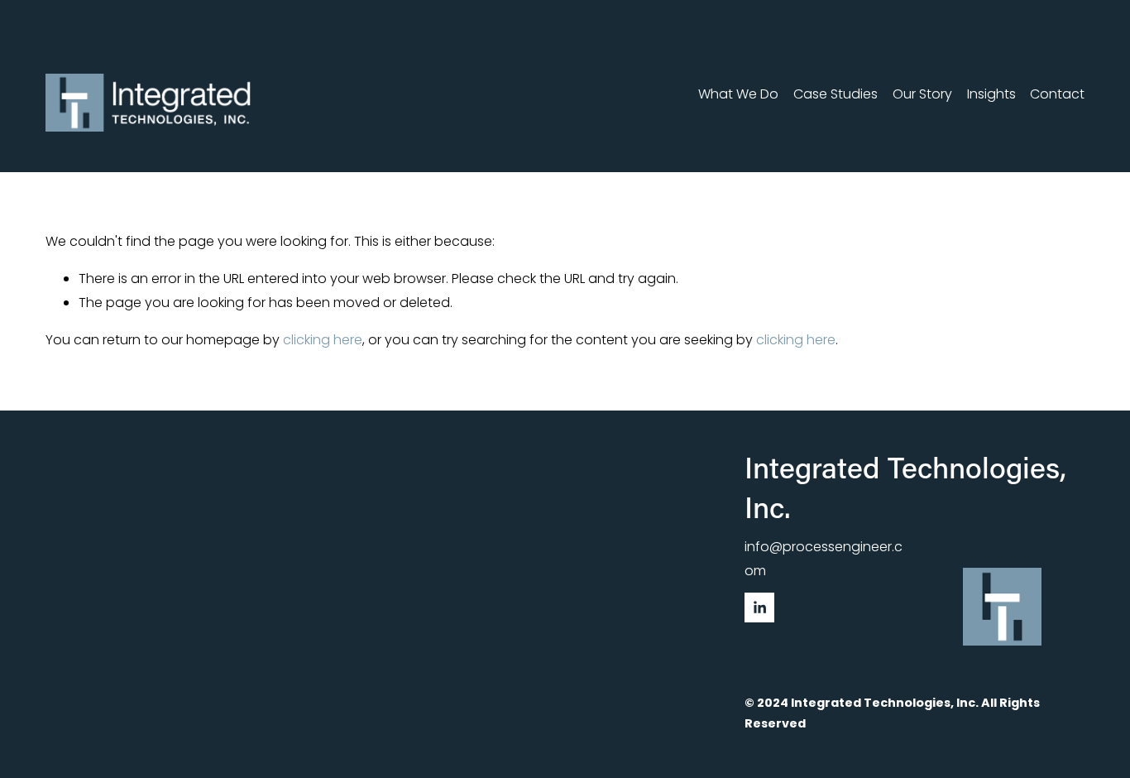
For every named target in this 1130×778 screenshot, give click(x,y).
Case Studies (835, 93)
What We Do (738, 93)
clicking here (322, 339)
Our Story (922, 93)
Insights (991, 93)
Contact (1057, 93)
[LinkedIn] (759, 607)
